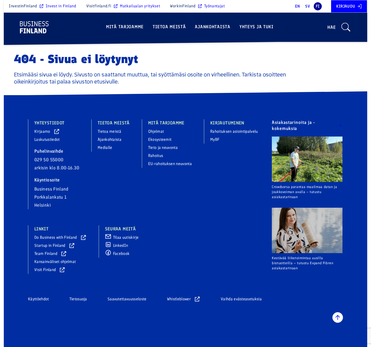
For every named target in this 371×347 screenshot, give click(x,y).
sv (307, 6)
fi (318, 6)
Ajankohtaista (212, 27)
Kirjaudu (345, 6)
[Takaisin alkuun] (337, 317)
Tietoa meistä (169, 27)
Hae (331, 27)
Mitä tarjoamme (125, 27)
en (297, 6)
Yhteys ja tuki (257, 27)
